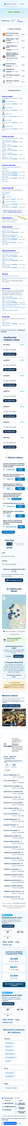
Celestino (9, 42)
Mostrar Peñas (15, 634)
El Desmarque (9, 1043)
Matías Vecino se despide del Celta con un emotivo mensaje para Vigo (12, 522)
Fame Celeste (9, 1072)
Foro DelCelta (9, 1076)
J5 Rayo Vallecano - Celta (12, 46)
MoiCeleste (9, 1046)
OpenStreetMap (22, 628)
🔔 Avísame (7, 770)
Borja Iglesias (10, 69)
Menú (22, 4)
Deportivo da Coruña (12, 33)
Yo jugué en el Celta (11, 1088)
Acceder (8, 656)
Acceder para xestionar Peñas (14, 676)
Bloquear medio (20, 469)
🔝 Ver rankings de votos (14, 580)
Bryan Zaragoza (11, 63)
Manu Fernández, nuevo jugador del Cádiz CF (13, 512)
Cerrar (20, 1123)
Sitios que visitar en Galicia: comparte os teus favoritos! (12, 54)
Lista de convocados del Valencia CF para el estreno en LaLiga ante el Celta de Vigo (14, 465)
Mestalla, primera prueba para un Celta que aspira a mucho (13, 475)
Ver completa (20, 20)
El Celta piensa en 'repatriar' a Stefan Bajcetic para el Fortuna (13, 484)
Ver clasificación (9, 354)
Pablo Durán (9, 75)
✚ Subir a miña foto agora (11, 706)
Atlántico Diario (10, 1054)
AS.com (8, 1061)
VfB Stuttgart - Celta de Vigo (12, 39)
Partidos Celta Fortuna (14, 212)
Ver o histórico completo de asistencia (14, 984)
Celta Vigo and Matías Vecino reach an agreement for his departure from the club (12, 495)
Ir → (23, 34)
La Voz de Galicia (10, 1057)
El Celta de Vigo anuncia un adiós (13, 503)
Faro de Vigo (9, 1050)
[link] (14, 113)
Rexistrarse (18, 656)
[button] (12, 613)
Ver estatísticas (8, 926)
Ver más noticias (8, 532)
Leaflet (15, 628)
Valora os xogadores (13, 12)
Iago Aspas (9, 80)
